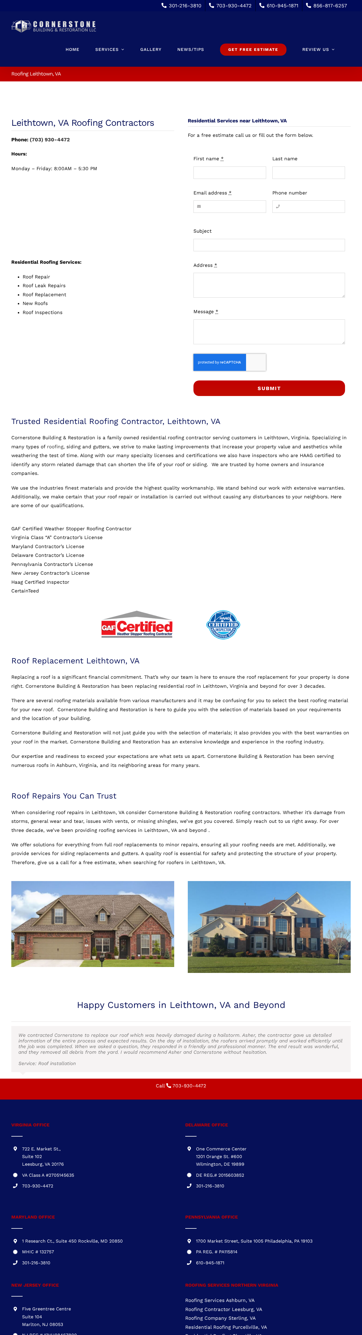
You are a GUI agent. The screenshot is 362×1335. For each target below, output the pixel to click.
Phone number (289, 193)
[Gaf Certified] (137, 612)
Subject (202, 231)
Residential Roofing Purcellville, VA (226, 1327)
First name (208, 158)
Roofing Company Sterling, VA (220, 1318)
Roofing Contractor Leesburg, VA (223, 1309)
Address (205, 265)
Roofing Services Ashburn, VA (220, 1300)
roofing (55, 446)
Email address (212, 193)
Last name (285, 158)
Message (205, 311)
